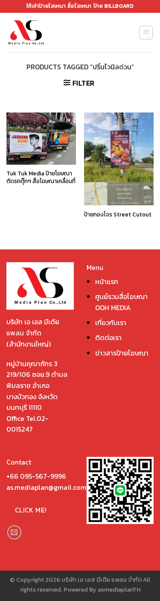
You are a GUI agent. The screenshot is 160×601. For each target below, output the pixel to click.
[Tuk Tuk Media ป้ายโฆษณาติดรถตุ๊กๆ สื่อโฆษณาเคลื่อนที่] (41, 139)
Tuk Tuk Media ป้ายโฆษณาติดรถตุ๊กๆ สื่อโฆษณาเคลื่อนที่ (41, 177)
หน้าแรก (106, 281)
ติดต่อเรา (108, 337)
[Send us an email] (14, 532)
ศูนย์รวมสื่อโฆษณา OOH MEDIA (121, 302)
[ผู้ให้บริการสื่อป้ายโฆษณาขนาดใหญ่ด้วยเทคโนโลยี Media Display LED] (41, 32)
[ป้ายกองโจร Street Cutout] (119, 159)
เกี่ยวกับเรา (110, 322)
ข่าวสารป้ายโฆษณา (121, 353)
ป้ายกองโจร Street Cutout (117, 215)
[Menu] (146, 32)
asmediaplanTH (119, 589)
